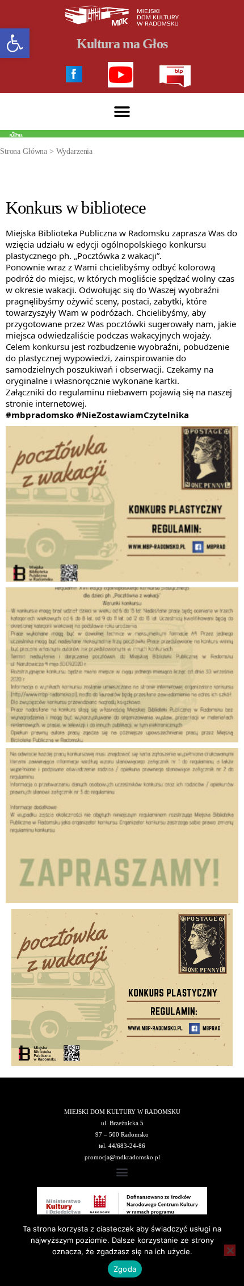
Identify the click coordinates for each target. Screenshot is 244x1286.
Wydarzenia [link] (74, 151)
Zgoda (124, 1269)
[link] (15, 43)
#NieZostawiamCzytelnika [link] (132, 414)
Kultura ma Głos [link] (122, 43)
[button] (122, 111)
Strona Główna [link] (23, 151)
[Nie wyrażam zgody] (229, 1250)
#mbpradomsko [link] (40, 414)
